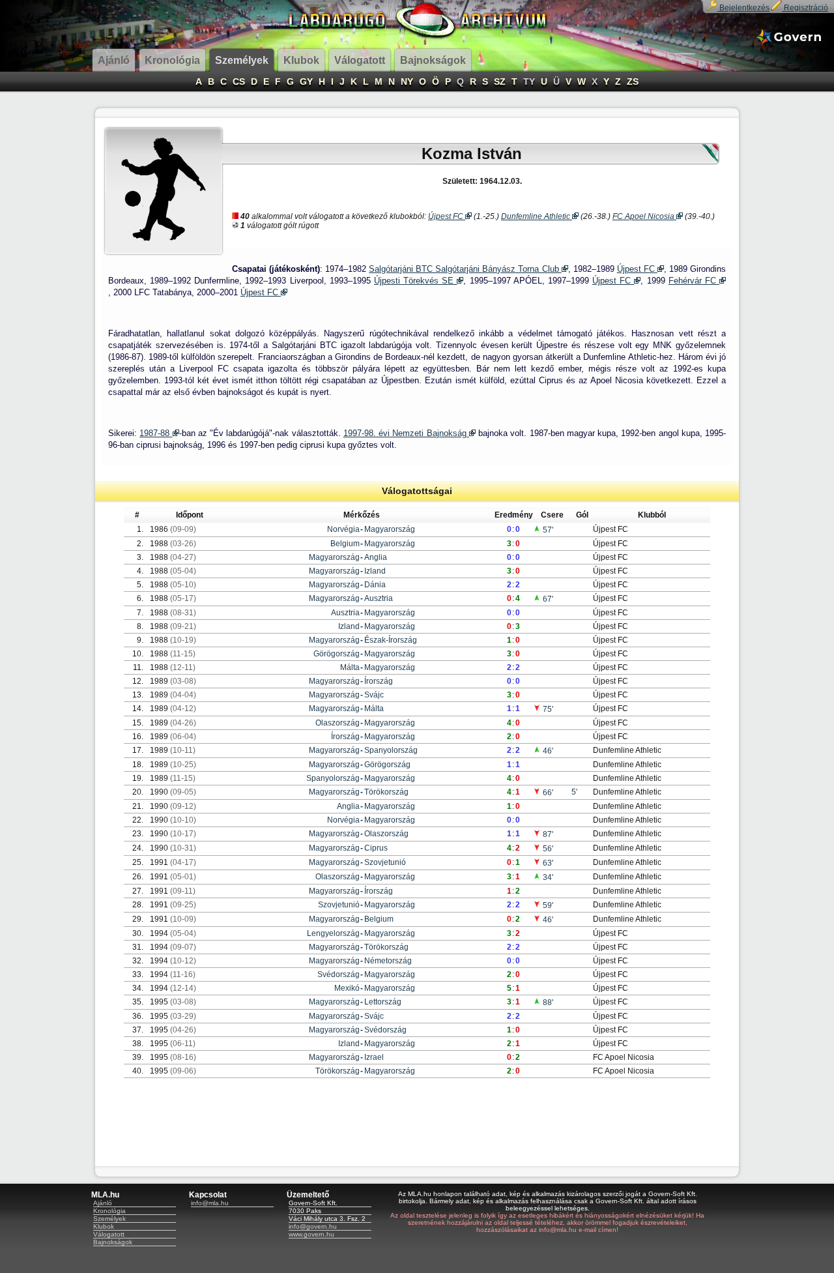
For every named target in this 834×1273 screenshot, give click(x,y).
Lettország (382, 1001)
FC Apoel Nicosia (644, 216)
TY (529, 81)
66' (547, 792)
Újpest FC (446, 216)
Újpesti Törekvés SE (415, 280)
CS (239, 81)
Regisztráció (805, 7)
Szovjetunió (385, 862)
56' (547, 848)
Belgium (345, 543)
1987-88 (155, 433)
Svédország (338, 974)
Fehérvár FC (694, 280)
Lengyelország (333, 933)
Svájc (374, 694)
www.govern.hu (311, 1234)
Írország (378, 681)
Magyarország (389, 529)
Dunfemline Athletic (536, 216)
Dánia (375, 584)
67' (547, 599)
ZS (633, 81)
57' (547, 529)
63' (547, 863)
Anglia (375, 557)
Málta (350, 667)
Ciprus (376, 848)
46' (547, 750)
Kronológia (109, 1210)
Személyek (109, 1218)
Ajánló (102, 1203)
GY (306, 81)
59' (547, 905)
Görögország (336, 653)
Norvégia (343, 529)
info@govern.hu (313, 1226)
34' (547, 877)
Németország (388, 960)
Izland (375, 571)
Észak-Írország (390, 640)
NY (407, 81)
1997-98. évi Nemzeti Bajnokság (406, 433)
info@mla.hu (210, 1203)
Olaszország (337, 722)
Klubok (103, 1226)
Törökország (386, 792)
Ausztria (378, 598)
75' (547, 709)
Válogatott (108, 1234)
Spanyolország (391, 750)
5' (574, 792)
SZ (500, 81)
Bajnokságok (112, 1242)
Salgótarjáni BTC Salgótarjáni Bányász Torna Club (465, 269)
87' (547, 834)
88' (547, 1002)
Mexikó (347, 988)
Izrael (374, 1057)
